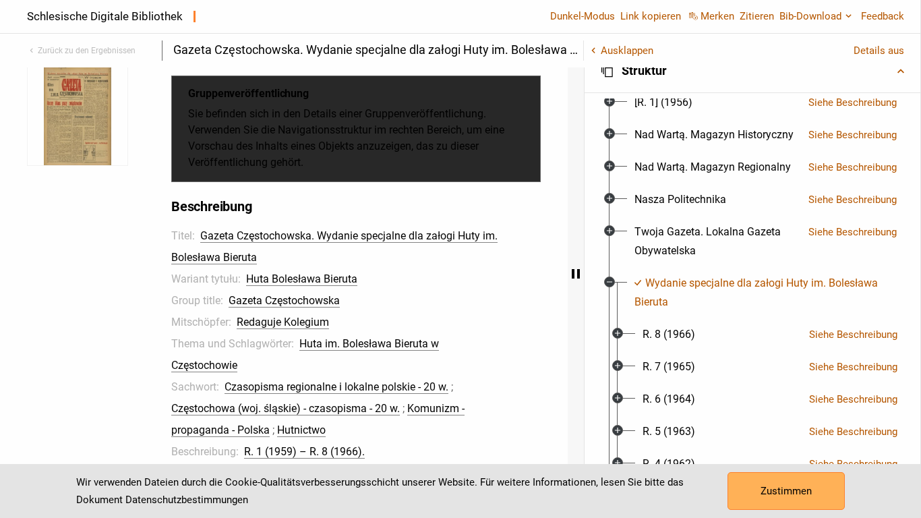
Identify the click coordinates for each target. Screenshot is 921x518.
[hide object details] (576, 274)
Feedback (882, 16)
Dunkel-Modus (582, 16)
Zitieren (757, 16)
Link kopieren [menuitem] (650, 16)
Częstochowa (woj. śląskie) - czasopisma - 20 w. (285, 408)
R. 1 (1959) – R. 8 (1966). (304, 451)
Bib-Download (810, 16)
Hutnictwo (301, 430)
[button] (752, 70)
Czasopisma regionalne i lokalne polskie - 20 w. (336, 386)
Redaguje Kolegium (283, 322)
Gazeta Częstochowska (284, 300)
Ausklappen (627, 51)
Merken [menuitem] (717, 16)
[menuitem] (663, 102)
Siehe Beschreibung (852, 102)
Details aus (879, 51)
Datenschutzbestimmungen (186, 500)
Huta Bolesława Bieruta (301, 278)
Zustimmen (786, 491)
